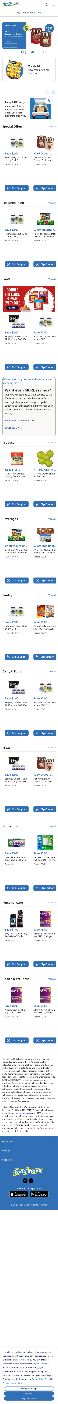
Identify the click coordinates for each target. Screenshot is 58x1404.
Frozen (7, 748)
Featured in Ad (13, 203)
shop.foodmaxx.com (25, 1113)
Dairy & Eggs (11, 671)
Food (6, 279)
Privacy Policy (26, 1359)
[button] (17, 151)
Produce (8, 443)
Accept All (28, 1393)
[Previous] (47, 92)
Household (10, 826)
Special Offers (12, 126)
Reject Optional (29, 1398)
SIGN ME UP (12, 427)
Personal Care (12, 903)
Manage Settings (29, 1388)
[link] (10, 4)
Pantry (7, 595)
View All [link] (52, 126)
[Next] (53, 92)
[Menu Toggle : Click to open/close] (53, 5)
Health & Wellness (15, 979)
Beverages (10, 519)
